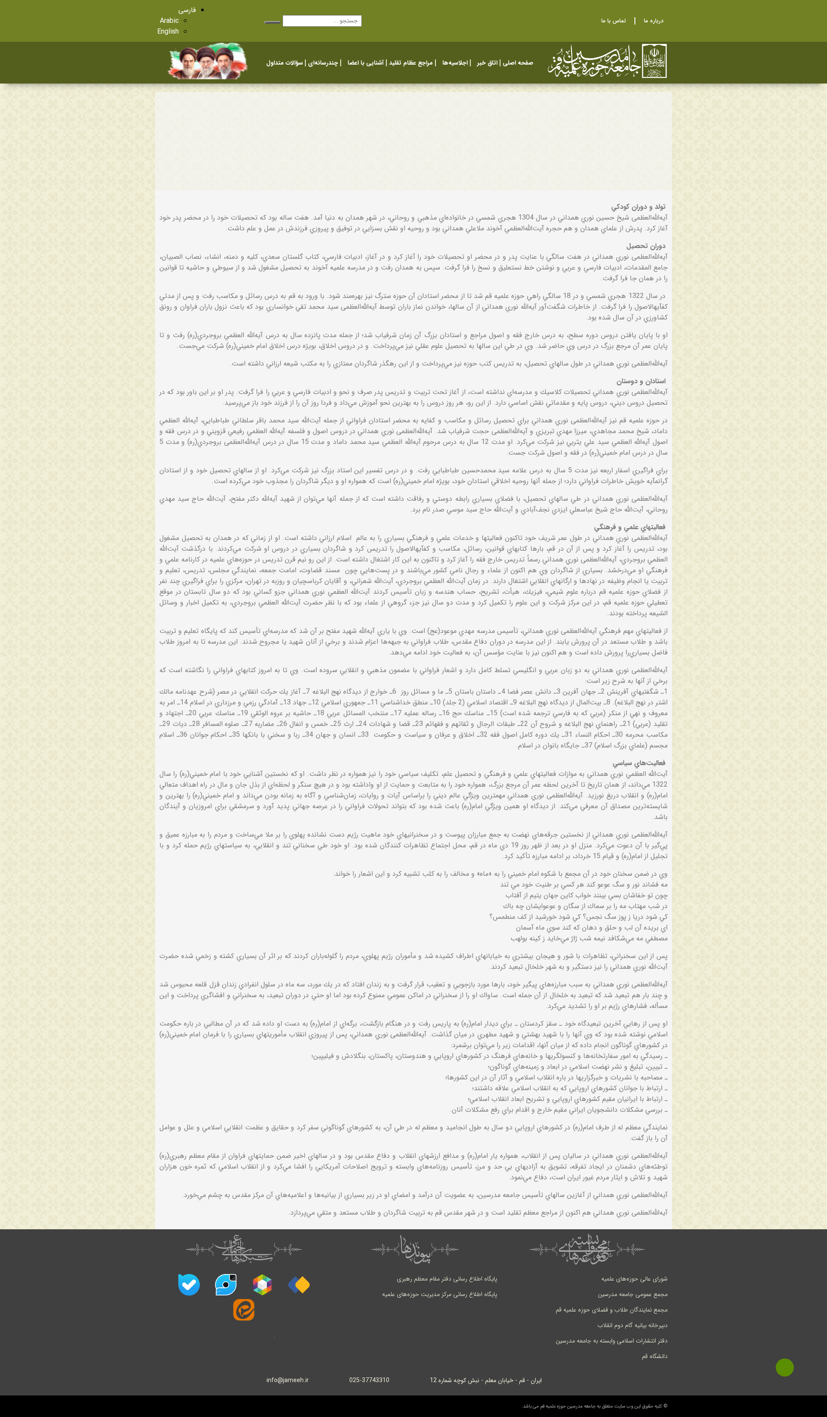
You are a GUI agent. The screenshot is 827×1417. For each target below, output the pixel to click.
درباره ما (653, 20)
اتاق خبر (487, 63)
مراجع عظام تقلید (411, 63)
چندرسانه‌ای (323, 63)
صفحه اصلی (518, 63)
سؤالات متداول (284, 63)
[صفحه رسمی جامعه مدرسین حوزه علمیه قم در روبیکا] (262, 1285)
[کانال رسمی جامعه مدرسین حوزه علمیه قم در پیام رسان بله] (189, 1285)
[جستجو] (272, 22)
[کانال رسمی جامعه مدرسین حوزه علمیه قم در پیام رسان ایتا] (244, 1310)
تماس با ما (613, 20)
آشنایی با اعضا (366, 63)
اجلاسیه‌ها (455, 63)
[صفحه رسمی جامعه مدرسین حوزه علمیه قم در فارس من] (299, 1285)
